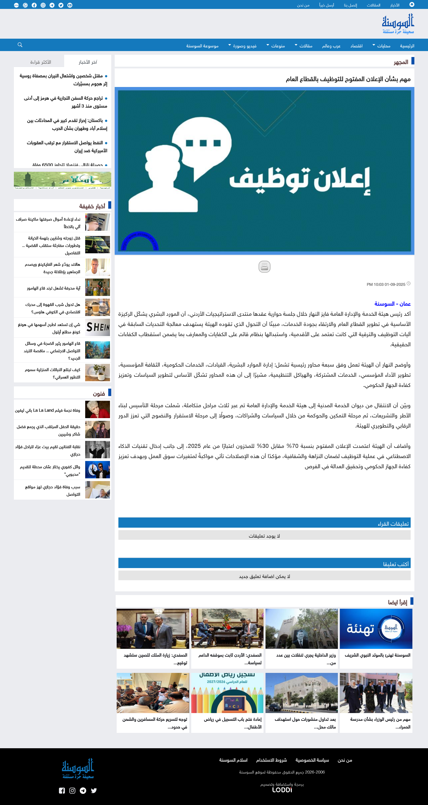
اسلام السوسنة (233, 759)
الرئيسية (407, 45)
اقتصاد (356, 45)
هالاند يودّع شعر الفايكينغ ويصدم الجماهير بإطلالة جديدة (52, 267)
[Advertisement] (173, 24)
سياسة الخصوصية (312, 759)
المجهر (401, 61)
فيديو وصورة (245, 45)
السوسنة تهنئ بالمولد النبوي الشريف (377, 654)
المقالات (373, 4)
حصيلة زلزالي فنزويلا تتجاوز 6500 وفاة (68, 164)
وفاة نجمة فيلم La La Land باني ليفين (47, 409)
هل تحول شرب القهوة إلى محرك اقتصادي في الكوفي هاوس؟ (53, 307)
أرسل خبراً (326, 4)
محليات (383, 45)
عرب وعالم (331, 45)
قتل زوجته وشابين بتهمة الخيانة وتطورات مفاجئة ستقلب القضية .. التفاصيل (51, 244)
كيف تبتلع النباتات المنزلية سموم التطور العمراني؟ (52, 372)
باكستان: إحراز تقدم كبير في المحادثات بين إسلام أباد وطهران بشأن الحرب (67, 123)
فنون (99, 392)
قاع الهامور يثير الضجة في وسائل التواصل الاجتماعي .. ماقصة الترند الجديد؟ (52, 350)
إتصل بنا (350, 4)
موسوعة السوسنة (202, 45)
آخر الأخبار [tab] (88, 61)
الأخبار (395, 4)
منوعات (278, 45)
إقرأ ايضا (397, 601)
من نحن (303, 4)
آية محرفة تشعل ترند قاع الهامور (53, 287)
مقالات (306, 45)
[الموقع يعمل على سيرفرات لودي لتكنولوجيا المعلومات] (282, 789)
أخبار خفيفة (92, 205)
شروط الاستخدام (271, 759)
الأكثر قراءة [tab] (40, 61)
